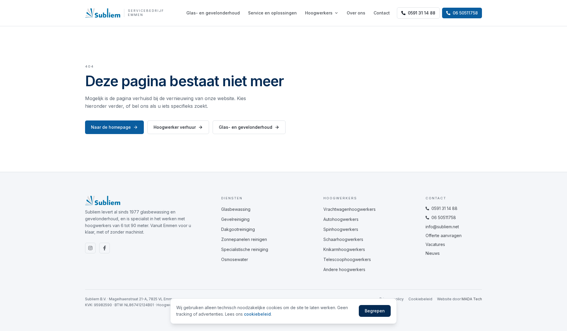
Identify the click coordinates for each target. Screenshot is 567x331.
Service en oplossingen (272, 12)
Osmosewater (234, 259)
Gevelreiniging (235, 219)
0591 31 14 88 (421, 12)
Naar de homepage (111, 127)
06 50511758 (443, 217)
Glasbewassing (235, 209)
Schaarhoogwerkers (343, 239)
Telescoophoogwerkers (347, 259)
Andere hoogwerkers (344, 269)
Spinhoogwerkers (340, 229)
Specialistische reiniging (244, 249)
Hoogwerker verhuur (175, 127)
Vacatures (435, 244)
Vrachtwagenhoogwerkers (349, 209)
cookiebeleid (257, 314)
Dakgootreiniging (238, 229)
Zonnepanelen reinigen (244, 239)
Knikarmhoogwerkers (344, 249)
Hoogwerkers (319, 12)
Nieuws (433, 253)
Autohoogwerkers (341, 219)
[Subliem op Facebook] (104, 248)
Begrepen (375, 310)
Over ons (356, 12)
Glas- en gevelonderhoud (213, 12)
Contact (382, 12)
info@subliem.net (442, 226)
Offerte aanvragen (444, 235)
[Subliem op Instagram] (90, 248)
